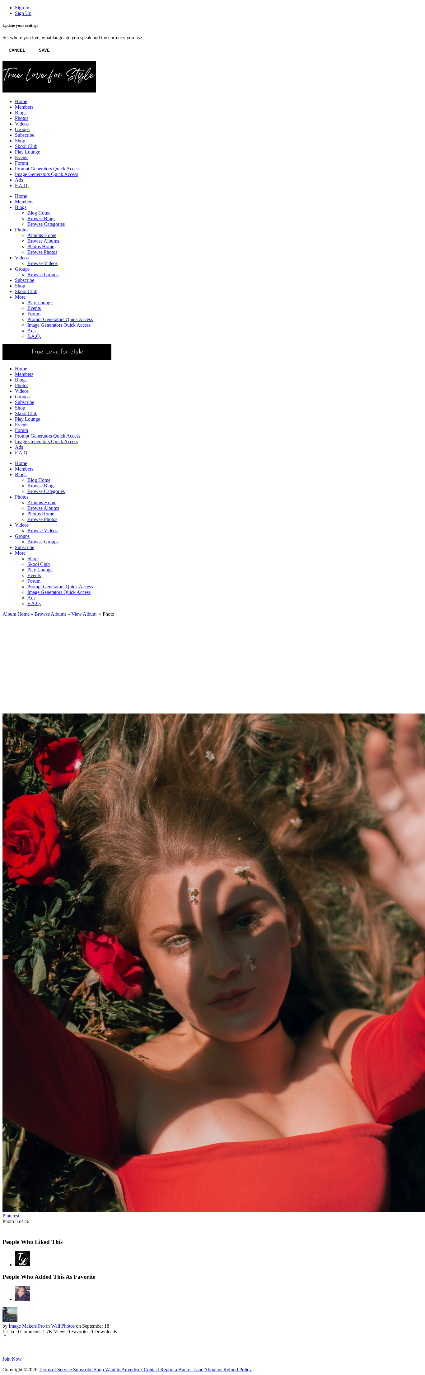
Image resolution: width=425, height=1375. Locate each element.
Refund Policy (237, 1369)
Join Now (12, 1359)
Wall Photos (63, 1326)
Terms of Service (56, 1369)
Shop (99, 1369)
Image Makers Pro (27, 1326)
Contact (152, 1369)
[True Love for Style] (22, 1264)
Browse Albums (50, 614)
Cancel (17, 50)
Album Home (16, 614)
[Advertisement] (212, 663)
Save (44, 50)
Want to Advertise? (124, 1369)
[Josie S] (22, 1299)
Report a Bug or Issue (182, 1369)
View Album (83, 614)
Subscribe (83, 1369)
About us (213, 1369)
